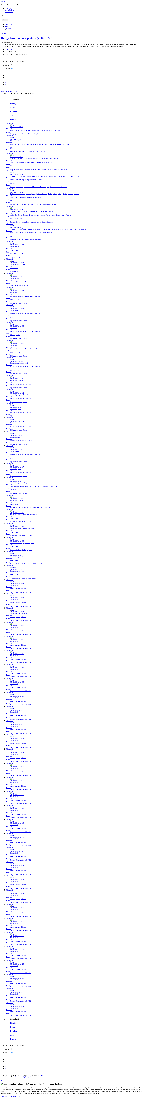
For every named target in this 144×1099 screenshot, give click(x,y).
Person (13, 120)
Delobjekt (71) (18, 94)
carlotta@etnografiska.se (27, 1077)
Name (12, 108)
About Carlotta (9, 10)
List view (7, 65)
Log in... (44, 1075)
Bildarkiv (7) (8, 94)
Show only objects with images (14, 61)
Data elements (9, 49)
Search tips (8, 28)
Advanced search (10, 26)
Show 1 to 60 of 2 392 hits (9, 91)
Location (13, 112)
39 (5, 82)
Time (12, 116)
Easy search (8, 24)
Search (4, 16)
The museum (9, 12)
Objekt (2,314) (29, 94)
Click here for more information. (11, 1096)
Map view (8, 69)
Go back (3, 33)
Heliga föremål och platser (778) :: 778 (26, 38)
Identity (13, 104)
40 (5, 84)
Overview (8, 8)
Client (16, 1077)
